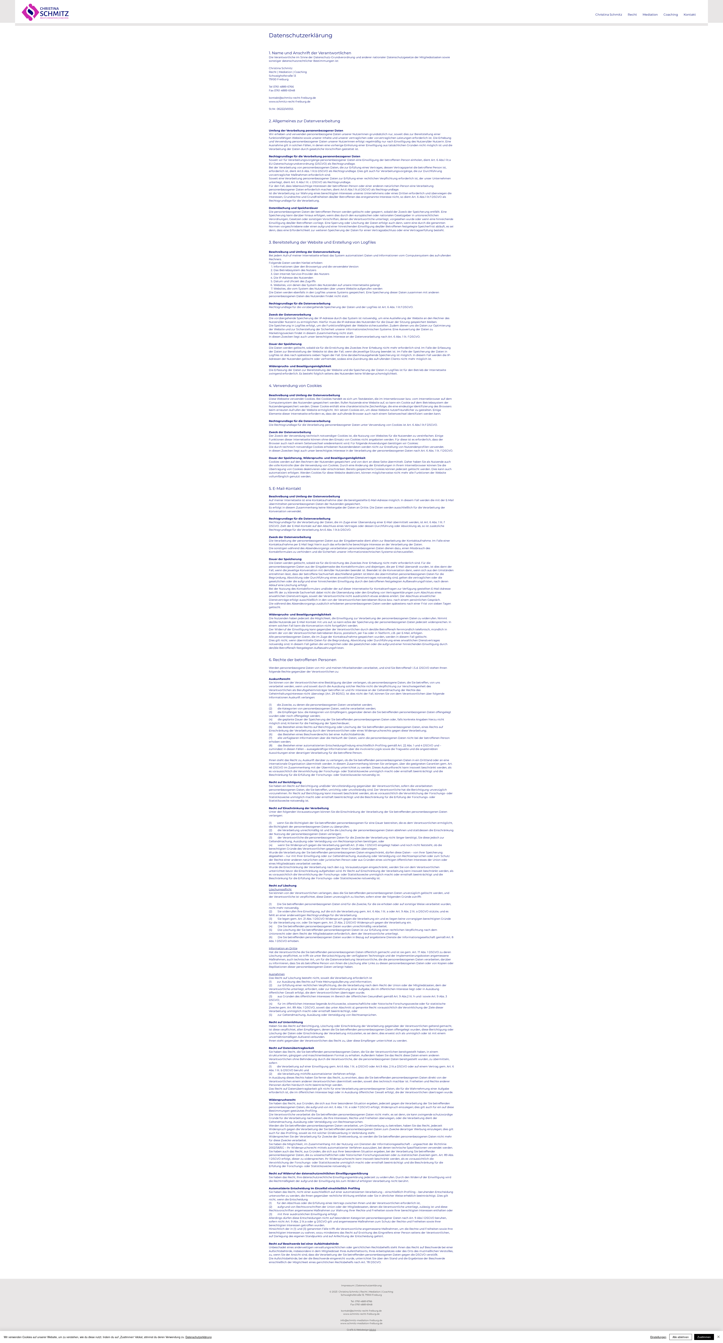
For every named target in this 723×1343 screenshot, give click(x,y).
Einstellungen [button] (658, 1337)
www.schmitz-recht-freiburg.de (289, 101)
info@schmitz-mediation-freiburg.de (361, 1320)
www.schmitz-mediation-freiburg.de (361, 1323)
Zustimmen (704, 1337)
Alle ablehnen (681, 1337)
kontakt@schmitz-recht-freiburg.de (292, 97)
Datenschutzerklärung (369, 1285)
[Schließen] (718, 1337)
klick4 (372, 1329)
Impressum (348, 1285)
